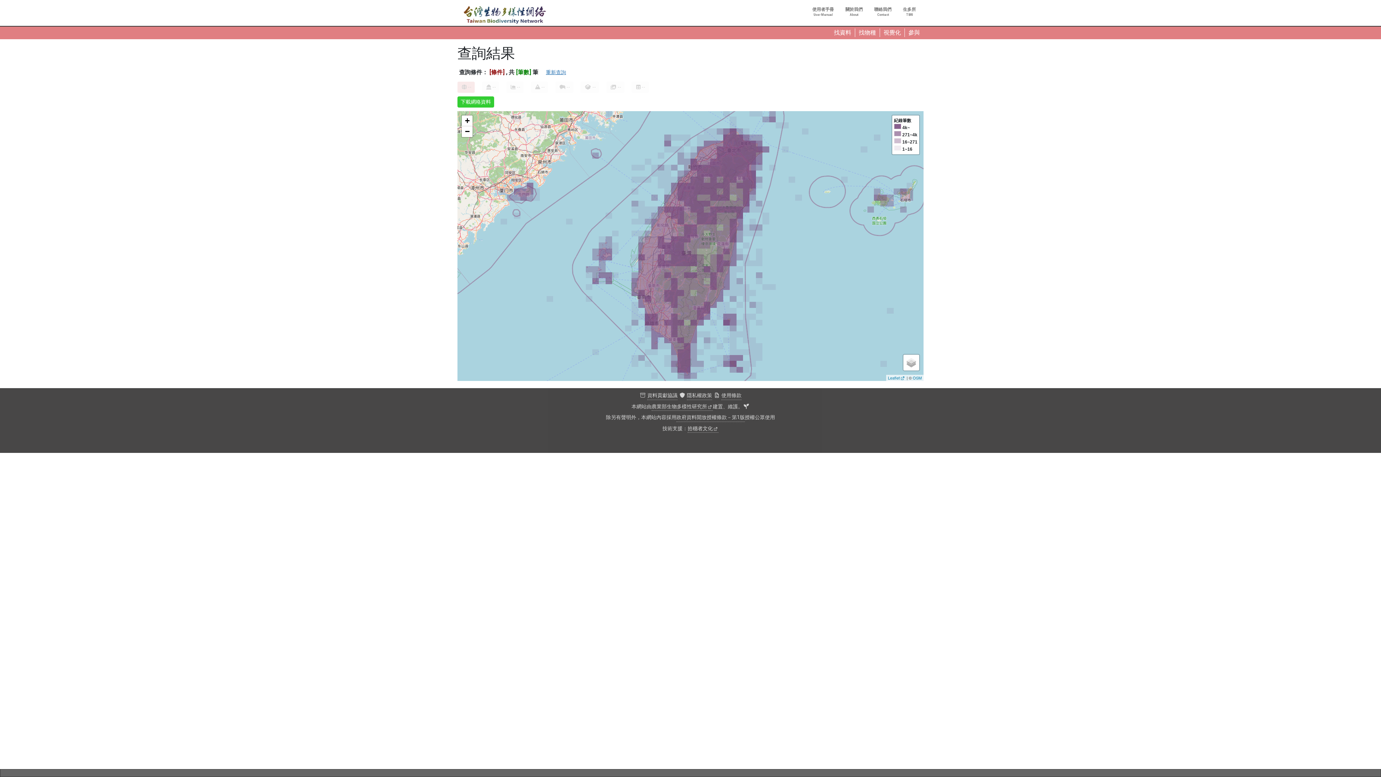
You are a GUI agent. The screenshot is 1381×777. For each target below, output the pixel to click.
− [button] (467, 131)
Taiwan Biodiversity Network (505, 15)
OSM (917, 378)
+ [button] (467, 120)
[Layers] (911, 363)
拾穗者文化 (700, 429)
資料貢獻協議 (662, 395)
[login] (746, 407)
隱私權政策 (699, 395)
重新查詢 (556, 72)
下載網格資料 (476, 102)
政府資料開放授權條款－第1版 (710, 417)
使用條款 (731, 395)
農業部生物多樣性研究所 (679, 407)
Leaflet (894, 378)
